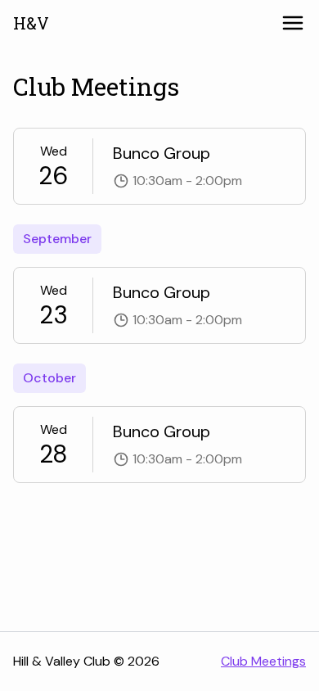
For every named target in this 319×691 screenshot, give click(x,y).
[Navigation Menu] (293, 23)
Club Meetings (263, 661)
